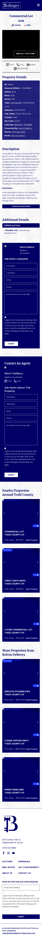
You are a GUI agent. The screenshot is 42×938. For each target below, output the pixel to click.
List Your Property (28, 867)
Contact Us (24, 873)
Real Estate (8, 867)
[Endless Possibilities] (21, 673)
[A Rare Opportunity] (21, 722)
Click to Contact (18, 136)
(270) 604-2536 (18, 132)
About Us (7, 873)
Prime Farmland (14, 789)
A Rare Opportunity (16, 740)
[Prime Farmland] (21, 771)
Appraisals (24, 861)
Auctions (7, 861)
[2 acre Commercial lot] (21, 611)
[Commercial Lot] (21, 513)
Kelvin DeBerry (25, 128)
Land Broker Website (11, 933)
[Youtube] (13, 853)
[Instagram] (8, 853)
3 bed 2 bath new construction (14, 580)
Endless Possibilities (17, 691)
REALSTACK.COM (28, 933)
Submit (11, 344)
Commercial (15, 103)
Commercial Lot (14, 531)
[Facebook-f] (3, 853)
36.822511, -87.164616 (23, 125)
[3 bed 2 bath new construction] (21, 562)
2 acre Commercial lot (18, 629)
